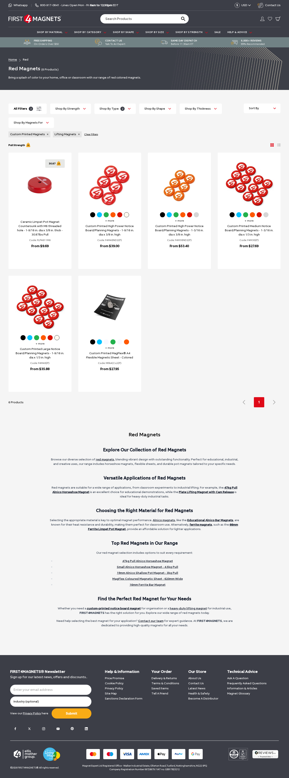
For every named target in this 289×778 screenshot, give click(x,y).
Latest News (196, 688)
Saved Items (160, 688)
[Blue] (99, 214)
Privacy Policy (114, 688)
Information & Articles (242, 688)
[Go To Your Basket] (278, 18)
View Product (35, 257)
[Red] (119, 214)
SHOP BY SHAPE (124, 32)
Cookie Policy (114, 683)
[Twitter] (29, 728)
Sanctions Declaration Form (123, 699)
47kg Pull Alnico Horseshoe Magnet (147, 561)
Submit (71, 713)
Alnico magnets (164, 520)
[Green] (106, 214)
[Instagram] (43, 728)
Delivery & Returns (164, 678)
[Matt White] (119, 341)
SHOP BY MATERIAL (50, 32)
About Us (194, 678)
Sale (218, 32)
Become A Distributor (203, 699)
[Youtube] (58, 728)
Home (12, 60)
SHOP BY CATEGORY (88, 32)
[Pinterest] (72, 728)
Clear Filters (91, 134)
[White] (126, 214)
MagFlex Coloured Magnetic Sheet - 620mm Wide (147, 579)
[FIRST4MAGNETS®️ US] (34, 18)
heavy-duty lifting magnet (188, 608)
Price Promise (114, 678)
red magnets (105, 459)
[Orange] (113, 214)
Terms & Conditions (165, 683)
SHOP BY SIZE (155, 32)
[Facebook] (15, 728)
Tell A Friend (159, 693)
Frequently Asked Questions (247, 683)
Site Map (111, 693)
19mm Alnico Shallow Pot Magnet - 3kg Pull (147, 573)
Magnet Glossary (238, 693)
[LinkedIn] (86, 728)
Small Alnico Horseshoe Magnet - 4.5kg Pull (147, 567)
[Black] (92, 214)
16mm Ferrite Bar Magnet (147, 585)
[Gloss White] (106, 341)
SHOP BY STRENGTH (189, 32)
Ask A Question (237, 678)
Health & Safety (199, 693)
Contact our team (151, 621)
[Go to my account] (262, 18)
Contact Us (196, 683)
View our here (29, 713)
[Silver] (196, 214)
